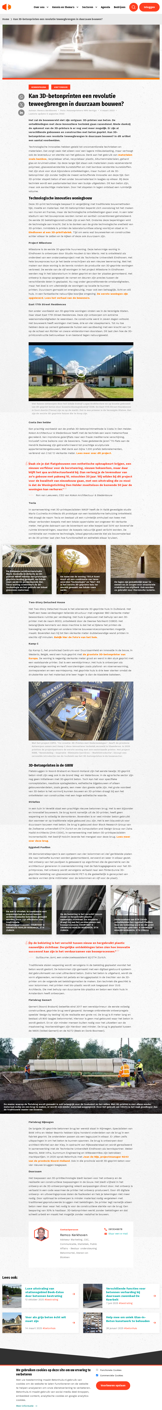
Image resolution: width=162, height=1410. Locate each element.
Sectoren (87, 7)
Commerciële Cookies (111, 1375)
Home (5, 19)
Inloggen (149, 7)
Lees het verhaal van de (60, 297)
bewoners (82, 297)
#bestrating (51, 1299)
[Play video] (81, 371)
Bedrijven (119, 7)
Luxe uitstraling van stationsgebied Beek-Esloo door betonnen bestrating (44, 1292)
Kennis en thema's (63, 7)
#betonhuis (49, 1328)
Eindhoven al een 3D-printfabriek (50, 232)
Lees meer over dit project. (94, 453)
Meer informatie (25, 1405)
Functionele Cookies (111, 1370)
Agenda (105, 7)
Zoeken (133, 7)
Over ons (39, 7)
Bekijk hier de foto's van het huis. (75, 637)
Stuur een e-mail (118, 1233)
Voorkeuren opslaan (113, 1385)
